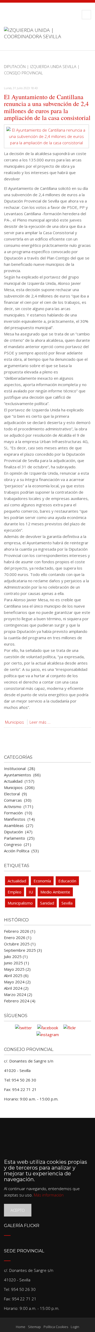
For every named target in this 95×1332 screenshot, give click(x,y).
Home (20, 1326)
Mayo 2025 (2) (17, 969)
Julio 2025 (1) (16, 956)
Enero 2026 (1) (17, 937)
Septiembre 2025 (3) (23, 950)
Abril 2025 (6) (16, 975)
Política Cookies (56, 1326)
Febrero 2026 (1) (19, 931)
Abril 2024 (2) (16, 988)
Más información (49, 1195)
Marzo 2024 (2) (18, 994)
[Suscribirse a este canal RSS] (87, 79)
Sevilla (67, 903)
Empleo (14, 892)
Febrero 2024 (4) (19, 1000)
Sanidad (47, 903)
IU (31, 892)
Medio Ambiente (55, 892)
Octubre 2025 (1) (20, 943)
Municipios (14, 722)
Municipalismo (20, 903)
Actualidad (17, 880)
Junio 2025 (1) (16, 962)
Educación (67, 880)
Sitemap (34, 1326)
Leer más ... (40, 722)
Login (75, 1326)
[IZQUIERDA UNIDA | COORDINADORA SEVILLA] (47, 38)
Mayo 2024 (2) (17, 981)
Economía (42, 880)
